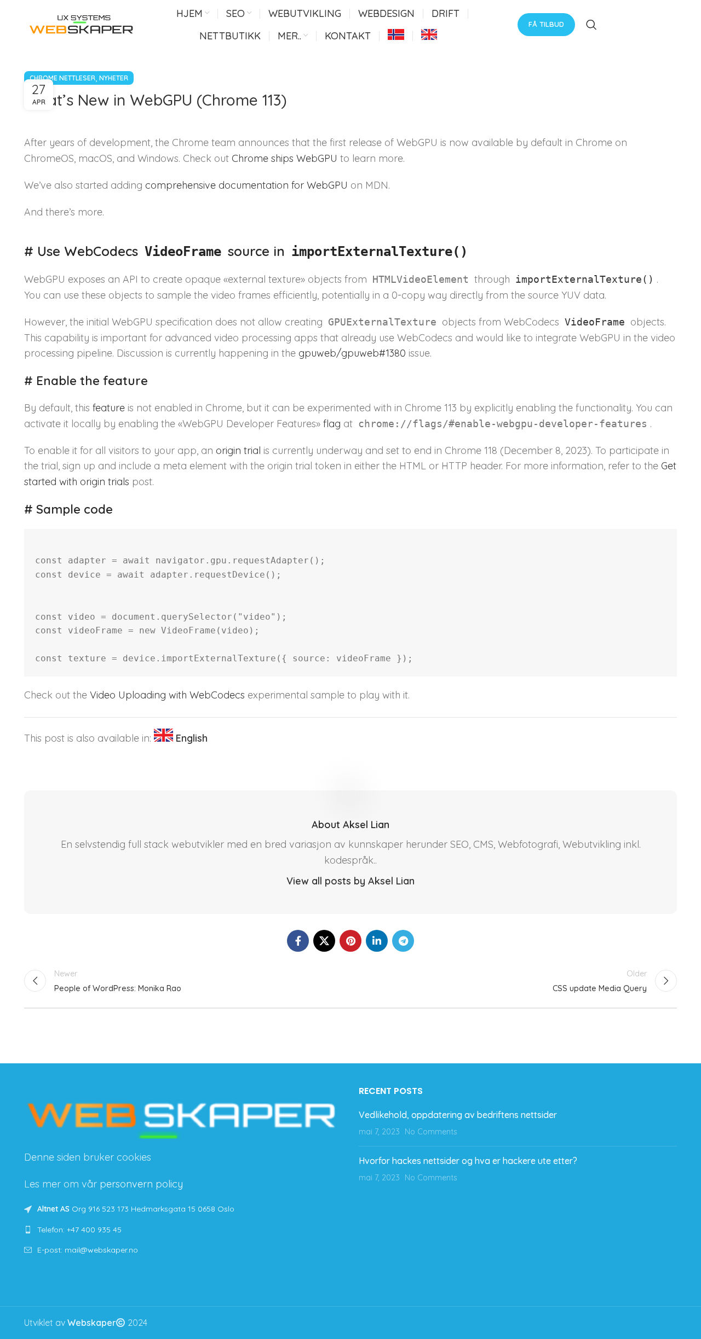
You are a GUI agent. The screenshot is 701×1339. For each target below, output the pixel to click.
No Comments (431, 1132)
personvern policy (141, 1184)
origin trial (238, 450)
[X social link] (324, 941)
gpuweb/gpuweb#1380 (352, 353)
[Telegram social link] (403, 941)
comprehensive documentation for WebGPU (246, 185)
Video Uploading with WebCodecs (167, 695)
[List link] (183, 1230)
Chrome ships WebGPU (284, 158)
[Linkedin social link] (377, 941)
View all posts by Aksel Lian (350, 881)
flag (332, 423)
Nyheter (113, 78)
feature (109, 407)
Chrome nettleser (62, 78)
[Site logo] (81, 23)
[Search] (591, 25)
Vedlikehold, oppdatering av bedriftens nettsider (458, 1114)
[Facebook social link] (298, 941)
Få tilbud (546, 24)
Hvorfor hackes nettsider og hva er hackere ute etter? (468, 1160)
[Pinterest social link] (350, 941)
